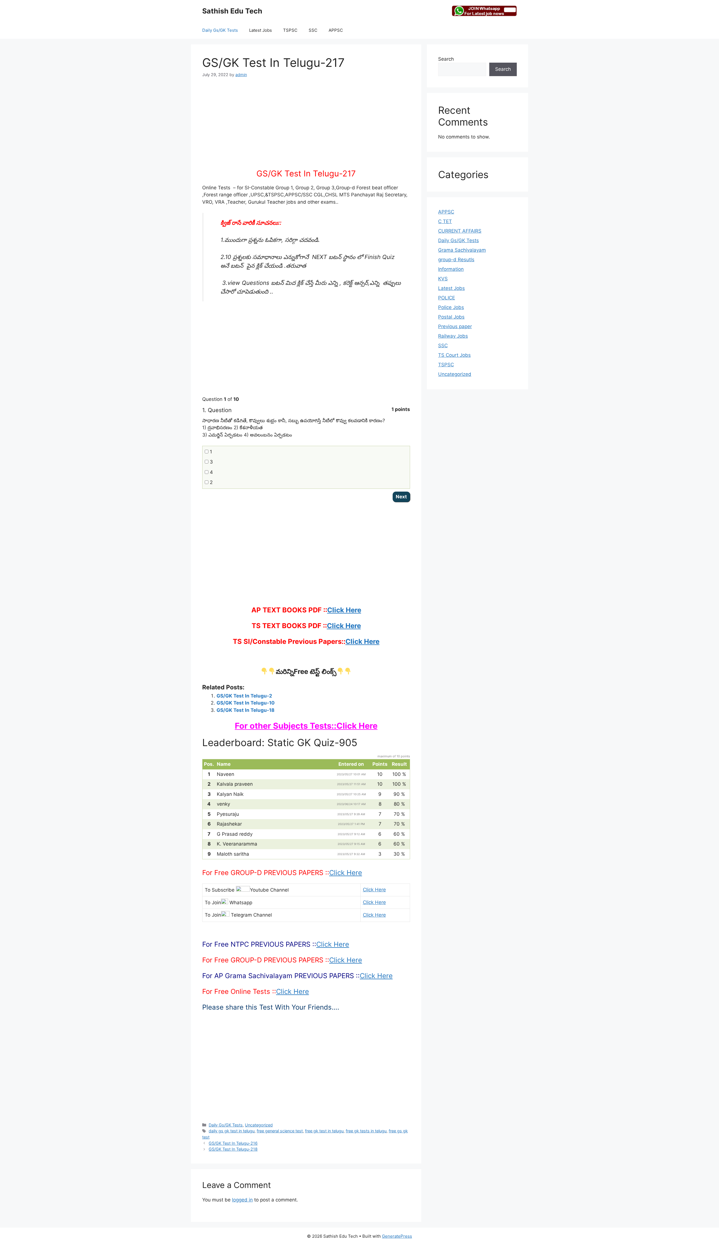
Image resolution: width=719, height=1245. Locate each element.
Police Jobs (451, 307)
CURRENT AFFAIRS (459, 231)
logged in (242, 1200)
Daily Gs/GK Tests (220, 30)
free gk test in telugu (324, 1130)
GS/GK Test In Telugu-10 (246, 703)
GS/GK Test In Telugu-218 (233, 1149)
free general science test (280, 1130)
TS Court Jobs (454, 355)
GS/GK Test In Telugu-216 (233, 1143)
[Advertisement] (306, 126)
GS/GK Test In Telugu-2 (244, 696)
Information (451, 269)
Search (446, 59)
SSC (313, 30)
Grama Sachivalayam (462, 250)
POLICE (446, 298)
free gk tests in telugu (366, 1130)
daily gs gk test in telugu (231, 1130)
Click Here (344, 610)
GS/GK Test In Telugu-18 (245, 710)
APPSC (336, 30)
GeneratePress (397, 1236)
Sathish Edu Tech (232, 11)
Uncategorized (259, 1125)
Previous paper (455, 326)
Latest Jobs (260, 30)
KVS (443, 278)
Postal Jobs (451, 317)
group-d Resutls (456, 259)
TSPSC (290, 30)
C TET (445, 221)
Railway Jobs (453, 336)
